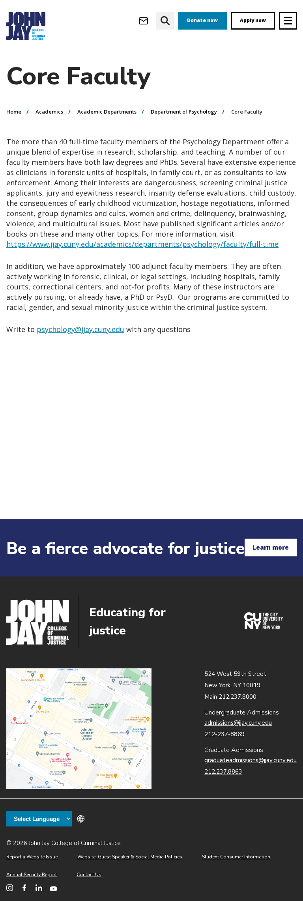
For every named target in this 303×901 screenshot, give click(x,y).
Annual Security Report (31, 874)
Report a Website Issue (32, 857)
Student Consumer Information (236, 857)
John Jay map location (79, 728)
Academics (49, 111)
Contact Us (89, 874)
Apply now (253, 20)
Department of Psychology (184, 111)
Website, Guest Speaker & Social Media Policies (129, 857)
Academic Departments (107, 111)
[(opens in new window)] (263, 627)
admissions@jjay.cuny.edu (238, 723)
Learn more (270, 547)
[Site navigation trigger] (288, 21)
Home (13, 111)
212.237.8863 (223, 772)
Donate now (202, 20)
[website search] (165, 21)
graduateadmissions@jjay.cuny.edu (250, 760)
